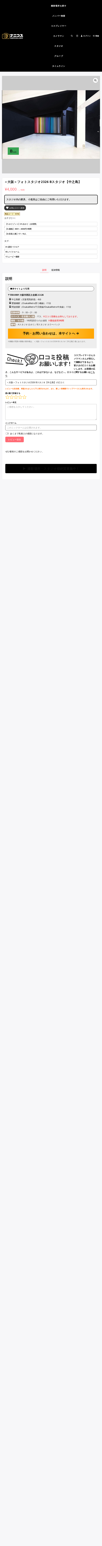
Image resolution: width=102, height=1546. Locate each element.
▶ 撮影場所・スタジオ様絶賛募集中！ (51, 468)
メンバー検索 (58, 15)
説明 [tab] (44, 269)
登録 (97, 36)
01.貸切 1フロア (12, 247)
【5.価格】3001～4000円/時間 (18, 229)
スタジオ (58, 46)
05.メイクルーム (12, 251)
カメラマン (58, 35)
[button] (95, 80)
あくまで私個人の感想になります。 (27, 433)
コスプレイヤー (58, 25)
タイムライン (58, 66)
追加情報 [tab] (55, 269)
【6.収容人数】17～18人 (15, 233)
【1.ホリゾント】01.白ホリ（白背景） (21, 224)
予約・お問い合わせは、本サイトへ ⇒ (51, 333)
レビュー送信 (14, 439)
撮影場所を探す (58, 5)
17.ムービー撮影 (12, 256)
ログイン (87, 36)
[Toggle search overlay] (72, 36)
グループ (58, 56)
